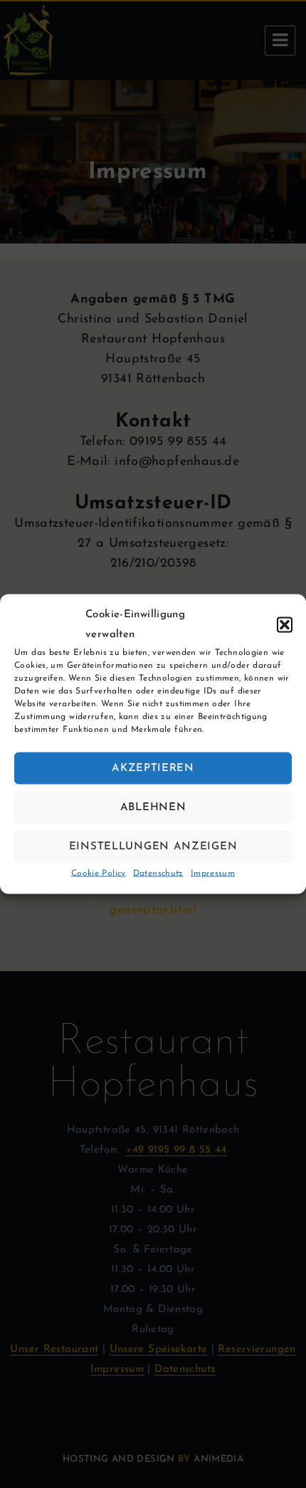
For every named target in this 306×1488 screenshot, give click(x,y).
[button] (285, 625)
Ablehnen (153, 807)
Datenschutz (158, 873)
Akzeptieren (153, 768)
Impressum (213, 873)
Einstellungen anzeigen (153, 846)
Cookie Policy (98, 873)
